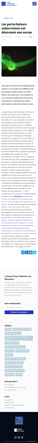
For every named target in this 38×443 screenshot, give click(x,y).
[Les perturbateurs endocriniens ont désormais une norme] (19, 61)
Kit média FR (9, 400)
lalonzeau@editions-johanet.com (15, 387)
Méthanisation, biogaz (13, 333)
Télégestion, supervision (13, 366)
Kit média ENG (9, 403)
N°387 (24, 37)
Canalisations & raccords (14, 362)
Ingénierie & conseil (11, 343)
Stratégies (9, 355)
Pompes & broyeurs (22, 351)
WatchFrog (18, 196)
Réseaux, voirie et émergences (15, 347)
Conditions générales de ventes (15, 405)
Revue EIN (32, 441)
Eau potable (9, 374)
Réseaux (7, 329)
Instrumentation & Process (14, 370)
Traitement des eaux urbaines (15, 359)
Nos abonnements (11, 390)
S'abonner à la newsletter (19, 312)
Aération (19, 374)
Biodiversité (9, 351)
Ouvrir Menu (34, 3)
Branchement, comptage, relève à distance (16, 338)
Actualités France (8, 18)
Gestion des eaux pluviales (22, 329)
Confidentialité (9, 408)
